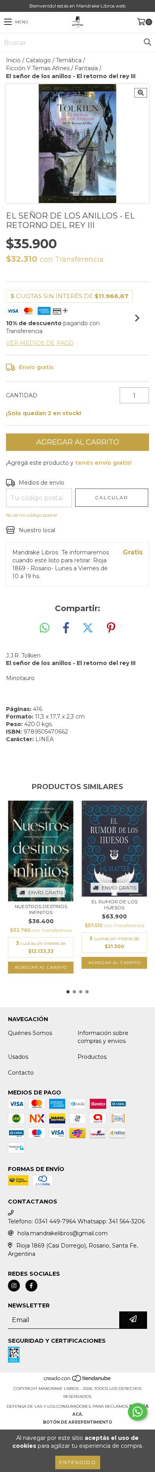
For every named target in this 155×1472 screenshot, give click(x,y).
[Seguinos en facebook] (31, 1286)
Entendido (77, 1462)
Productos (92, 1056)
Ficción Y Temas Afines (38, 68)
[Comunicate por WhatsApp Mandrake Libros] (137, 1411)
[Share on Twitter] (87, 628)
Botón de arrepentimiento (77, 1422)
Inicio (13, 60)
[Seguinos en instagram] (14, 1286)
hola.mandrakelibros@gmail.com (62, 1233)
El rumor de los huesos (114, 904)
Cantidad (21, 395)
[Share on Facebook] (66, 628)
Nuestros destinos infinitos (41, 909)
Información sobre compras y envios (103, 1037)
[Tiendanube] (77, 1380)
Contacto (21, 1072)
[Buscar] (147, 42)
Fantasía (86, 68)
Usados (18, 1056)
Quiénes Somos (30, 1033)
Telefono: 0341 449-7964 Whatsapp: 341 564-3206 (76, 1221)
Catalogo (38, 60)
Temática (68, 60)
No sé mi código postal (31, 515)
